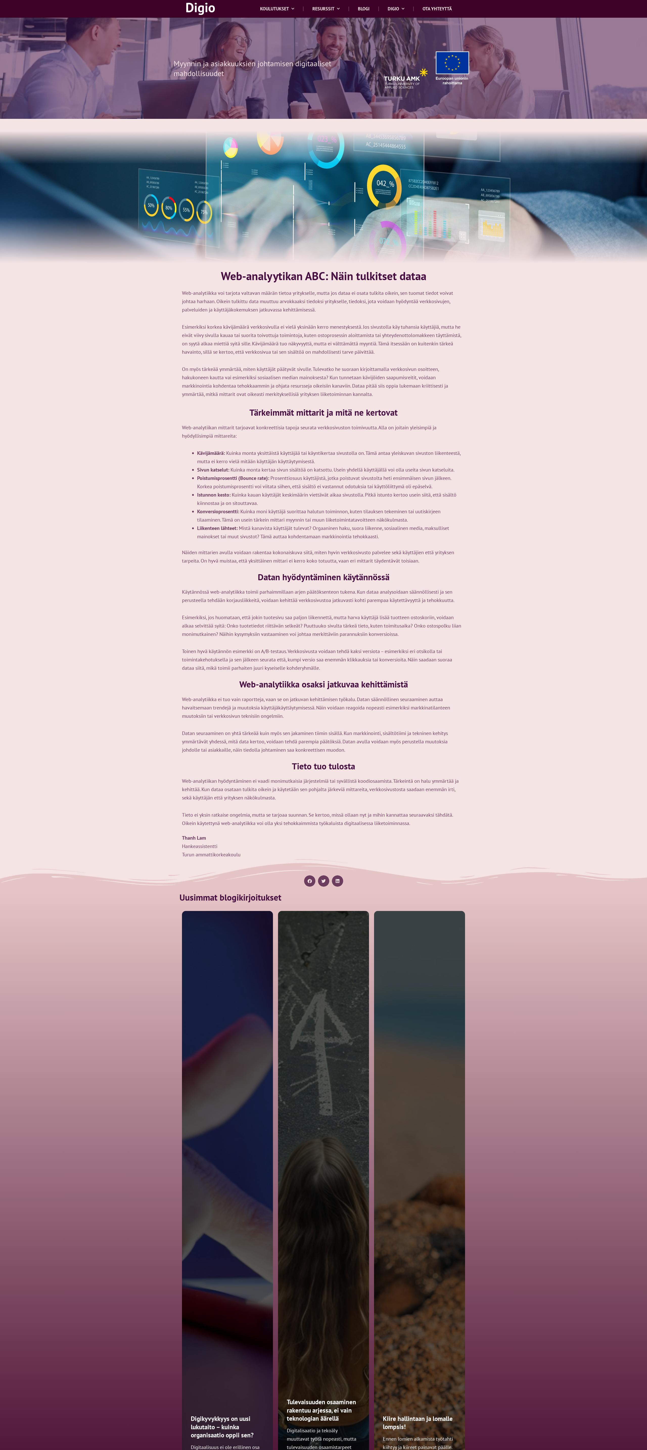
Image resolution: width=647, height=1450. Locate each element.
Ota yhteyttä (437, 9)
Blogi (363, 9)
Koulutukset (274, 9)
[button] (309, 881)
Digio (393, 9)
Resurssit (323, 9)
